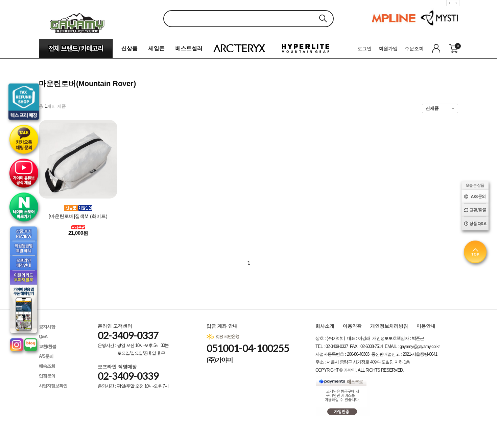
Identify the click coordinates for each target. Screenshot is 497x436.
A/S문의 (46, 356)
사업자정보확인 (53, 385)
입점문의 (47, 375)
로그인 (364, 48)
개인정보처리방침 (389, 326)
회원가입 (388, 48)
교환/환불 (47, 346)
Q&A (43, 336)
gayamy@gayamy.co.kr (420, 346)
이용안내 (426, 326)
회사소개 (324, 326)
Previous (450, 8)
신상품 (129, 48)
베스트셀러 (189, 48)
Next (457, 8)
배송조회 (47, 366)
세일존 (156, 48)
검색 (323, 18)
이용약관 (352, 326)
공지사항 (47, 326)
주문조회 (414, 48)
